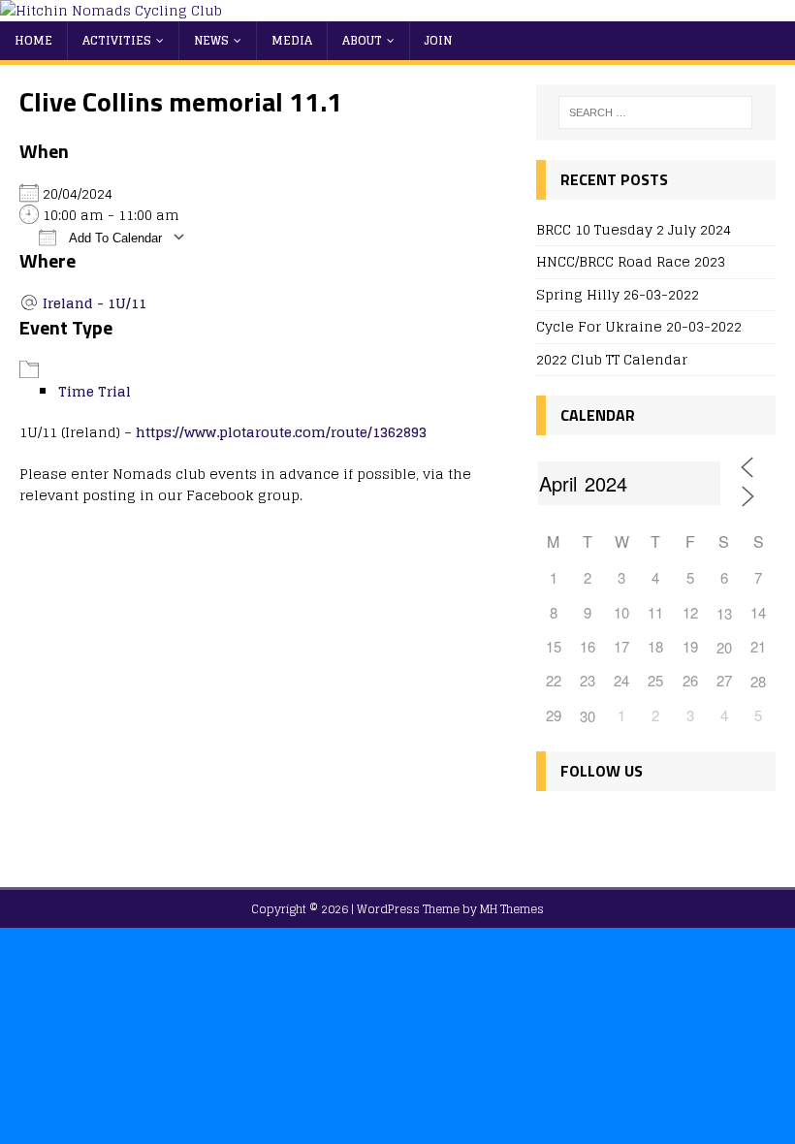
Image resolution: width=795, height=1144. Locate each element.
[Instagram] (638, 828)
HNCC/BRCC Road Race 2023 (630, 261)
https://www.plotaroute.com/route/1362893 (281, 432)
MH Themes (512, 909)
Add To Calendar (114, 238)
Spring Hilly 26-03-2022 (617, 294)
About (362, 40)
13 (724, 613)
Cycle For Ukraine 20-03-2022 (639, 326)
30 (587, 716)
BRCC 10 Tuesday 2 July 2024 (633, 229)
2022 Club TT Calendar (611, 359)
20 (724, 647)
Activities (116, 40)
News (211, 40)
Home (33, 40)
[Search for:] (655, 112)
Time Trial (94, 391)
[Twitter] (597, 828)
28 (758, 681)
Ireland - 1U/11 (94, 303)
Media (291, 40)
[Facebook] (555, 828)
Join (438, 40)
